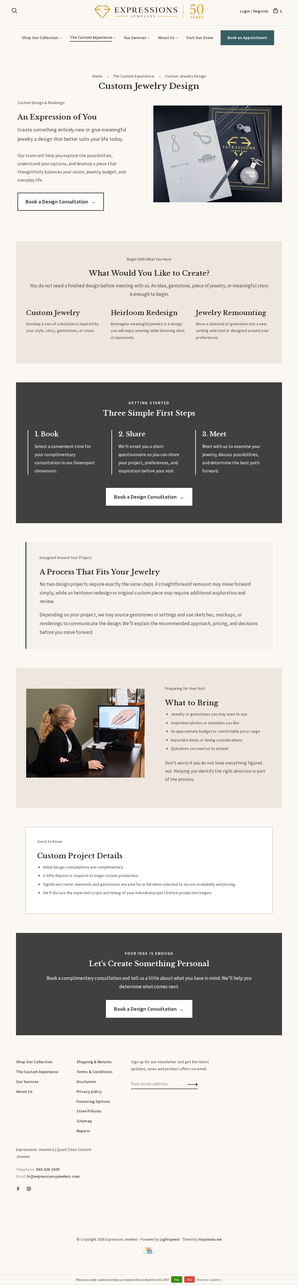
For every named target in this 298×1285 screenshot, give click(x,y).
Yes (176, 1279)
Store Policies (89, 1111)
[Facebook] (18, 1189)
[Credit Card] (149, 1252)
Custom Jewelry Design (185, 76)
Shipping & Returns (94, 1061)
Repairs (83, 1130)
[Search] (15, 11)
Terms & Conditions (95, 1071)
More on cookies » (209, 1279)
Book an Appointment (247, 37)
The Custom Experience (91, 37)
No (189, 1279)
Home (97, 76)
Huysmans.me (210, 1239)
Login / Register (254, 11)
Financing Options (93, 1101)
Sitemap (84, 1121)
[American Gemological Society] (17, 1209)
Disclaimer (86, 1081)
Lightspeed (169, 1239)
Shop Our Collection (40, 37)
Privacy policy (89, 1091)
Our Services (135, 37)
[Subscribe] (191, 1084)
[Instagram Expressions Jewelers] (29, 1189)
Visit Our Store (199, 37)
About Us (166, 37)
